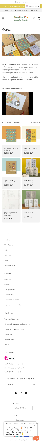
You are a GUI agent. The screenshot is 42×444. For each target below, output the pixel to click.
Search (6, 344)
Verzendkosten (9, 265)
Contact (7, 284)
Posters (7, 240)
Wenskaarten (9, 245)
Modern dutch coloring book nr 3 (11, 149)
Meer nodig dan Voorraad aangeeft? (17, 324)
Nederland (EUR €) (20, 408)
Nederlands (20, 420)
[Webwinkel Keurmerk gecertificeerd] (9, 359)
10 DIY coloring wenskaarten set (29, 181)
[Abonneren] (33, 384)
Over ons (7, 279)
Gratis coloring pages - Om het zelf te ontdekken (11, 213)
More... (6, 260)
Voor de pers (9, 339)
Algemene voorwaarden (13, 305)
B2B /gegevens (9, 290)
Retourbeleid (9, 334)
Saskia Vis (17, 440)
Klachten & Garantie (11, 300)
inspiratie (7, 255)
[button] (2, 18)
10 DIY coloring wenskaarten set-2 (29, 213)
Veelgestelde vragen (11, 319)
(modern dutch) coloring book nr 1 (9, 181)
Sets (6, 250)
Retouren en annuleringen (14, 329)
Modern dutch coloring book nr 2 (31, 149)
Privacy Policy (9, 295)
